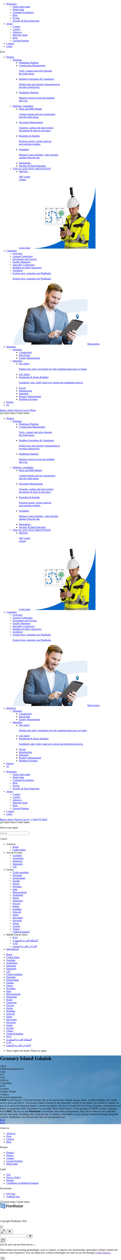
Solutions (17, 59)
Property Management (30, 396)
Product (10, 57)
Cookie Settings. (103, 1252)
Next (2, 1122)
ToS (8, 1174)
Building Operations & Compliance (39, 83)
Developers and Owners (25, 259)
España (16, 881)
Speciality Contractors (24, 264)
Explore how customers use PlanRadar (56, 308)
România (17, 909)
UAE (15, 943)
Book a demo (6, 410)
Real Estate (24, 355)
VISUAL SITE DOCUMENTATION (32, 168)
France (16, 883)
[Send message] (30, 1236)
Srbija (15, 915)
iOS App (10, 1193)
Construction (25, 352)
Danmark (17, 875)
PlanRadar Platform (28, 62)
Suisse (16, 923)
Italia (15, 889)
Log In (26, 410)
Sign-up (18, 410)
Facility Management (29, 358)
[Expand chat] (3, 1231)
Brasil (15, 847)
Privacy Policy (13, 1177)
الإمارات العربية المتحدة (25, 946)
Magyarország (20, 892)
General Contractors (23, 256)
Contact (16, 26)
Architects (18, 270)
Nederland (18, 895)
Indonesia (17, 861)
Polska (16, 906)
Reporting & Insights (35, 140)
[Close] (34, 1245)
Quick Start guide (21, 6)
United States (19, 849)
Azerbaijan (18, 858)
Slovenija (17, 920)
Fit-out (22, 388)
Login (9, 46)
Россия (16, 903)
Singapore (18, 864)
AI (7, 405)
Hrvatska (17, 886)
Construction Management (35, 69)
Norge (16, 898)
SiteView (24, 209)
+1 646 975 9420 (38, 819)
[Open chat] (3, 1240)
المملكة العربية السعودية (25, 940)
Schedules (38, 153)
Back (2, 1120)
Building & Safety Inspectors (27, 267)
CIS (15, 866)
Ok (2, 1258)
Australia (17, 855)
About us (17, 32)
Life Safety (24, 374)
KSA (15, 937)
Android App (13, 1196)
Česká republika (21, 872)
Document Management (36, 126)
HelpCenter (18, 9)
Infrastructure (25, 390)
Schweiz (17, 912)
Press (15, 37)
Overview (18, 253)
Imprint (10, 1180)
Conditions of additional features (22, 1183)
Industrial (23, 393)
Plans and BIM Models (37, 113)
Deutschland (19, 878)
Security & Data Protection (26, 20)
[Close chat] (10, 1231)
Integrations (25, 163)
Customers (11, 250)
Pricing (9, 402)
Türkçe (16, 929)
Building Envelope (28, 399)
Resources (11, 4)
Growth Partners (21, 40)
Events (16, 18)
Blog (15, 15)
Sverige (16, 926)
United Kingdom (21, 931)
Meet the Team (20, 35)
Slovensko (18, 917)
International (12, 949)
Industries (11, 346)
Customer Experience (23, 12)
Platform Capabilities (23, 106)
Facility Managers (21, 262)
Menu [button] (33, 410)
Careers (16, 29)
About (9, 23)
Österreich (18, 900)
